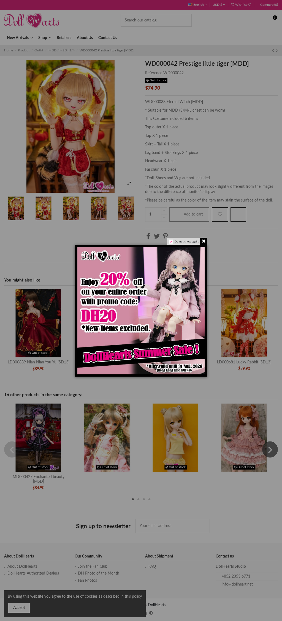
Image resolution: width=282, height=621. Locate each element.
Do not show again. (187, 241)
